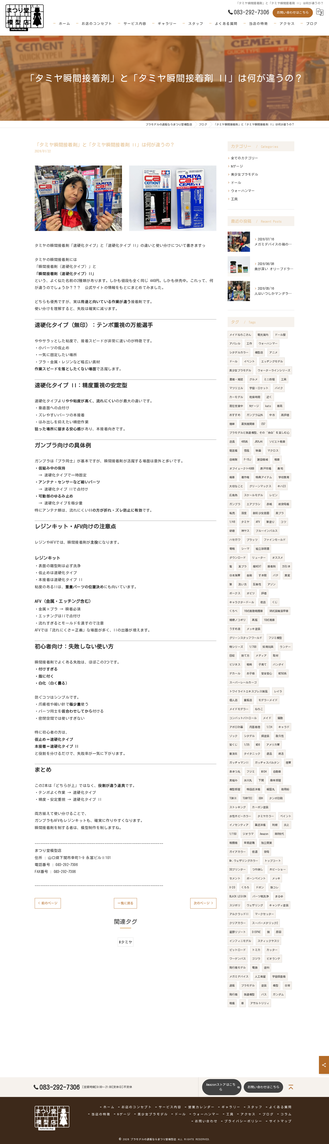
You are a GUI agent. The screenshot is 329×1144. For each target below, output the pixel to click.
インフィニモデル (240, 940)
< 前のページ (47, 903)
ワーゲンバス (237, 958)
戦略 (249, 664)
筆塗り (270, 521)
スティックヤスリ (269, 940)
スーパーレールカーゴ (243, 682)
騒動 (280, 718)
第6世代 (279, 833)
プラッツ (252, 539)
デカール (234, 673)
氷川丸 (248, 780)
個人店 (233, 700)
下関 (261, 780)
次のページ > (203, 903)
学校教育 (283, 477)
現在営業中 (236, 406)
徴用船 (285, 789)
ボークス (234, 593)
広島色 (233, 495)
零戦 (232, 548)
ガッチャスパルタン (267, 762)
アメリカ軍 (273, 744)
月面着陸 (254, 727)
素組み (233, 780)
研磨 (232, 530)
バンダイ (278, 664)
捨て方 (245, 655)
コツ (283, 521)
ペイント (285, 816)
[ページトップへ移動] (290, 1087)
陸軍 (288, 762)
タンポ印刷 (276, 798)
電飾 (254, 967)
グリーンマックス (260, 486)
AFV (258, 521)
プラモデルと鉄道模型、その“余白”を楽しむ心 (259, 432)
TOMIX (232, 798)
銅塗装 (265, 736)
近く (269, 397)
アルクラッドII (239, 914)
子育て (262, 664)
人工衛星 (260, 976)
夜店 (263, 602)
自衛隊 (233, 459)
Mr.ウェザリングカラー (243, 860)
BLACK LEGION (237, 896)
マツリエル (236, 388)
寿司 (280, 468)
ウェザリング (255, 905)
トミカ (256, 949)
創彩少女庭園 (261, 513)
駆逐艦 (233, 450)
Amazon (264, 833)
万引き (286, 566)
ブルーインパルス (267, 530)
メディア (261, 655)
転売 (232, 513)
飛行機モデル (237, 967)
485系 (244, 441)
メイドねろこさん (240, 334)
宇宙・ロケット (258, 388)
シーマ (245, 548)
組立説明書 (262, 548)
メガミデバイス (238, 976)
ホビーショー (277, 869)
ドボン (260, 887)
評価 (264, 593)
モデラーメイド (268, 700)
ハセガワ (234, 539)
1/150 (232, 833)
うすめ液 (234, 628)
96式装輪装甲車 (279, 611)
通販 (232, 985)
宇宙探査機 (279, 976)
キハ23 (282, 486)
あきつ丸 (234, 771)
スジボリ (234, 905)
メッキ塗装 (253, 628)
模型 (275, 985)
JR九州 (258, 441)
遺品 (269, 753)
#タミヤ (125, 942)
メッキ (276, 878)
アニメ (273, 352)
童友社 (233, 753)
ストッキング (237, 807)
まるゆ (279, 896)
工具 (234, 199)
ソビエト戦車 (277, 441)
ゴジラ (256, 958)
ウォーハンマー (243, 190)
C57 (263, 423)
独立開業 (266, 842)
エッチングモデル (272, 361)
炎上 (286, 824)
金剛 (249, 575)
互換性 (257, 584)
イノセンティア (238, 824)
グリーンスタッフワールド (245, 637)
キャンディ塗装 (278, 905)
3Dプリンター (237, 869)
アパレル (234, 343)
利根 (275, 824)
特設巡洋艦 (253, 789)
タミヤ (245, 521)
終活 (281, 753)
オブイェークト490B (241, 468)
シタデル (249, 736)
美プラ (280, 513)
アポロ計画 (236, 727)
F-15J (247, 459)
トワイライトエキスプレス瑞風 (248, 691)
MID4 (264, 771)
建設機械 (262, 459)
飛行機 (233, 994)
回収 (232, 655)
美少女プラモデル (244, 174)
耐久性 (280, 736)
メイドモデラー (238, 709)
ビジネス (234, 664)
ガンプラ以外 (255, 415)
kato (268, 406)
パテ (275, 575)
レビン (273, 495)
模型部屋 (234, 789)
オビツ (251, 593)
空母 (266, 851)
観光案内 (263, 334)
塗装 (264, 985)
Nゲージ (237, 166)
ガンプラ (234, 504)
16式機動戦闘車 (253, 611)
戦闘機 (233, 842)
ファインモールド (275, 539)
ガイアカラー (237, 851)
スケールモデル (253, 495)
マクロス (272, 450)
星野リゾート (237, 932)
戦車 (277, 459)
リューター (259, 557)
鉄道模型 (249, 994)
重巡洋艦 (260, 824)
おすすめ (234, 415)
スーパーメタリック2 (265, 923)
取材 (275, 655)
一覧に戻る (125, 903)
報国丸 (271, 789)
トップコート (273, 860)
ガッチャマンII (239, 762)
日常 (287, 985)
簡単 (232, 423)
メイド (267, 718)
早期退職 (249, 842)
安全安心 (266, 673)
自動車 (277, 771)
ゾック (233, 736)
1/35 (247, 744)
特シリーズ (236, 646)
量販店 (248, 700)
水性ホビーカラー (240, 816)
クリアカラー (237, 923)
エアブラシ (253, 504)
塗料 (266, 967)
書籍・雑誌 (236, 379)
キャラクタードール (241, 602)
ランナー (285, 646)
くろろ (245, 887)
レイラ (278, 691)
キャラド (283, 727)
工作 (249, 343)
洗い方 (242, 584)
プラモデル (248, 985)
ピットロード (237, 949)
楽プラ (242, 566)
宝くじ (233, 744)
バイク (279, 388)
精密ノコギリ (237, 619)
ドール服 (280, 334)
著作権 (245, 477)
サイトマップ (280, 1121)
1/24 (269, 727)
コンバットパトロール (243, 718)
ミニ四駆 (269, 379)
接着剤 (271, 566)
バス (264, 994)
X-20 (232, 887)
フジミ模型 (275, 637)
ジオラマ (248, 833)
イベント (249, 361)
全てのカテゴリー (244, 158)
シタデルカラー (238, 352)
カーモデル (236, 397)
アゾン (271, 584)
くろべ (233, 611)
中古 (272, 415)
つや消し (257, 869)
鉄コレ (274, 887)
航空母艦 (283, 504)
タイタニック (252, 753)
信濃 (254, 851)
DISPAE (256, 932)
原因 (278, 932)
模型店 (259, 352)
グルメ (253, 379)
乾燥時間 (254, 397)
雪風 (246, 450)
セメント (234, 878)
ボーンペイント (256, 878)
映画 (258, 450)
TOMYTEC (247, 798)
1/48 (232, 521)
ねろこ (259, 709)
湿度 (244, 513)
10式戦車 (269, 619)
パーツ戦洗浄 (260, 896)
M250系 (282, 673)
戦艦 (232, 1003)
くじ (275, 602)
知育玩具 (268, 646)
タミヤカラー (266, 816)
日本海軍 (234, 575)
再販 (254, 619)
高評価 (285, 415)
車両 (279, 406)
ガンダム (278, 994)
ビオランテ (273, 958)
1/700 (252, 646)
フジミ (251, 771)
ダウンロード (237, 557)
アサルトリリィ (259, 1003)
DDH (261, 798)
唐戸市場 (265, 468)
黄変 (287, 575)
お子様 (251, 673)
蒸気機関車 (248, 423)
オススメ (277, 557)
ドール (236, 182)
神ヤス (245, 530)
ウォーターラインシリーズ (274, 370)
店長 (232, 441)
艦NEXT (257, 566)
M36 (258, 744)
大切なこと (236, 486)
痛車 (232, 477)
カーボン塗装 (260, 807)
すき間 (262, 575)
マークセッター (264, 914)
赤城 (269, 504)
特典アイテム (264, 477)
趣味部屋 (275, 780)
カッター (272, 949)
